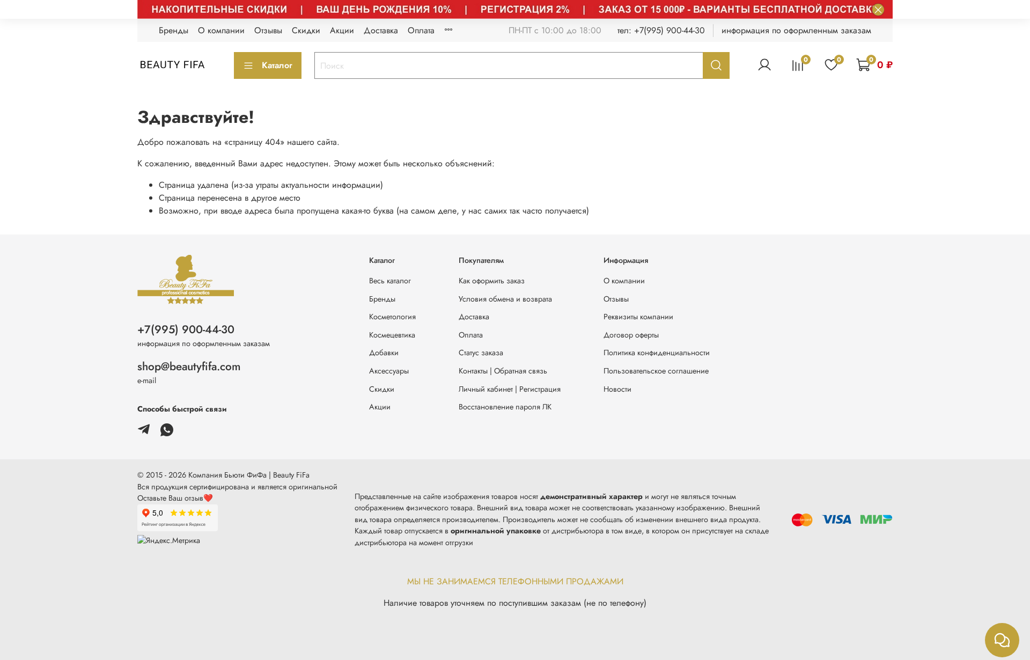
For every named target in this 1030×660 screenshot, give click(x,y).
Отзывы (268, 30)
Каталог (277, 65)
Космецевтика (392, 334)
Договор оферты (631, 334)
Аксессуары (389, 370)
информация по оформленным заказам (796, 30)
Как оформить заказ (492, 280)
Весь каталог (390, 280)
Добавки (384, 352)
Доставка (381, 30)
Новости (617, 389)
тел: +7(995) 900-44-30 (661, 30)
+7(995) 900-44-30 (185, 329)
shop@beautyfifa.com (189, 366)
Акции (342, 30)
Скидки (306, 30)
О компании (221, 30)
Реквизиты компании (638, 316)
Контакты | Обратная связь (503, 370)
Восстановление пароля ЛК (505, 406)
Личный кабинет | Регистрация (510, 389)
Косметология (392, 316)
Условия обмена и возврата (505, 299)
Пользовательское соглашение (656, 370)
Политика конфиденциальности (657, 352)
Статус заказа (481, 352)
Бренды (173, 30)
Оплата (421, 30)
